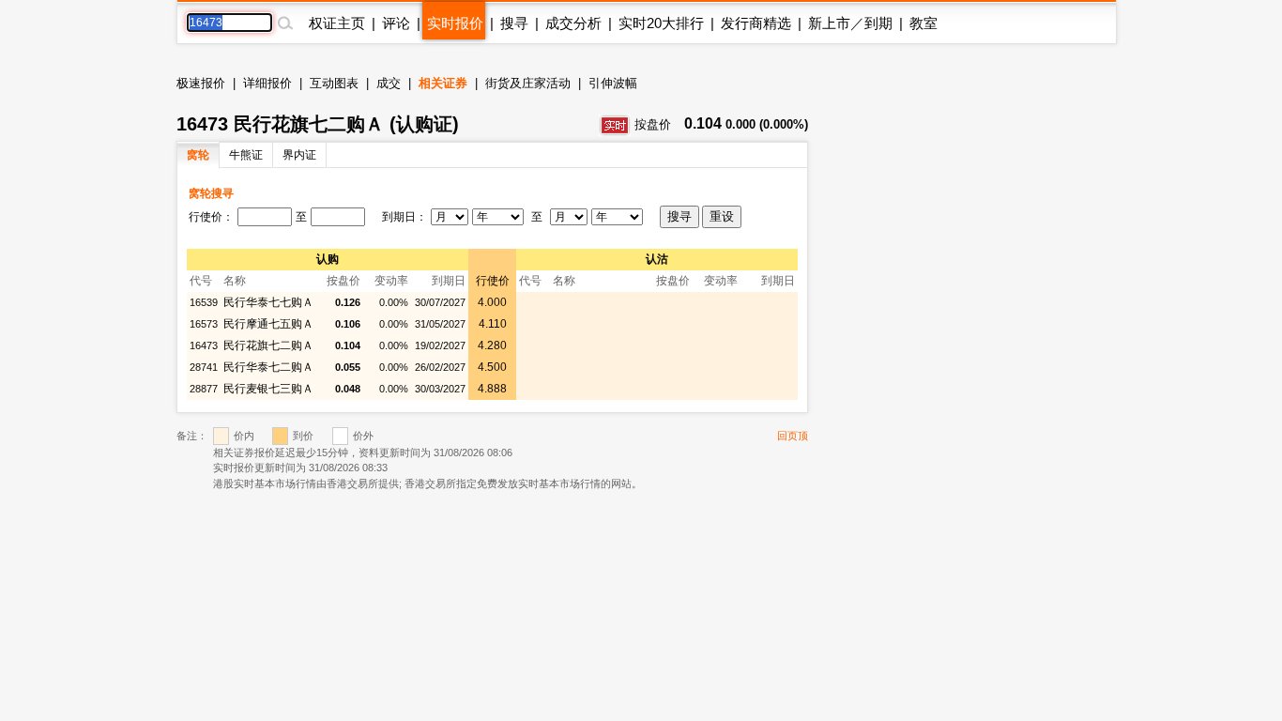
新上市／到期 (850, 23)
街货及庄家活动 (528, 83)
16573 (204, 324)
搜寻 (514, 23)
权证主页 (337, 23)
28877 (204, 388)
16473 (204, 345)
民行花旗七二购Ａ (268, 345)
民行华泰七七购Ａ (268, 302)
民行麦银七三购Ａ (268, 388)
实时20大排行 (661, 23)
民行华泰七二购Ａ (268, 367)
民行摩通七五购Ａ (268, 323)
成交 (388, 83)
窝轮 (198, 154)
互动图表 (334, 83)
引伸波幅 (612, 83)
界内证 (299, 154)
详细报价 (267, 83)
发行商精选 (756, 23)
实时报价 (455, 23)
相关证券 (443, 83)
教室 (923, 23)
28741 (204, 367)
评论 (396, 23)
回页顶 (792, 435)
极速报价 (200, 83)
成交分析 (573, 23)
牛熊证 (246, 154)
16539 (204, 302)
